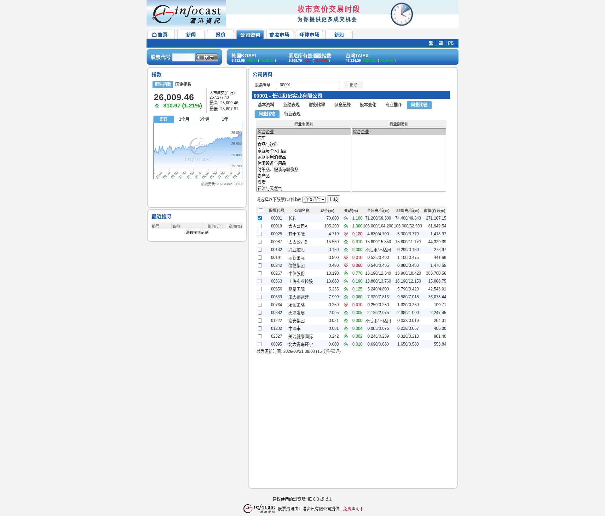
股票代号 (161, 57)
